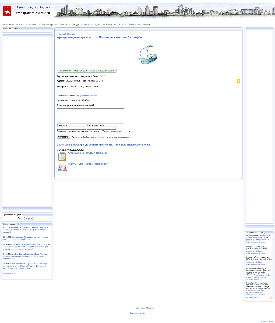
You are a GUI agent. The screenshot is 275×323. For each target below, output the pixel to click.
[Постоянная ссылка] (88, 96)
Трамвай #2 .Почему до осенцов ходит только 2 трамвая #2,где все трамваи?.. (26, 229)
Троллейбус (47, 24)
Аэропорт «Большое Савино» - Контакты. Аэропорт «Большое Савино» (258, 277)
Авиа (86, 24)
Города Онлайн (137, 313)
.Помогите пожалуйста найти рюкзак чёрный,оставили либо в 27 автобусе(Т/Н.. (25, 256)
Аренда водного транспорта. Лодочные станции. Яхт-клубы (99, 37)
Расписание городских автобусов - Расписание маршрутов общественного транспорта (258, 240)
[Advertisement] (27, 120)
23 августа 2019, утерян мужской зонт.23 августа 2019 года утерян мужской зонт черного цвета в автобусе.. (26, 246)
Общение (145, 24)
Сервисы (132, 24)
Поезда (75, 24)
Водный (97, 24)
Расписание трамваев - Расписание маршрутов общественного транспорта (255, 292)
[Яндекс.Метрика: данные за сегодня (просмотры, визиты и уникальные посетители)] (145, 308)
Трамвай (63, 24)
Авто (21, 24)
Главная (10, 24)
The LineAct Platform (267, 321)
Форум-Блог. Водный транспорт (88, 163)
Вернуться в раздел (103, 144)
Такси (120, 24)
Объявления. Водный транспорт (88, 152)
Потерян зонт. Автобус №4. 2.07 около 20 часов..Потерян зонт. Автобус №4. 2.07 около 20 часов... (25, 266)
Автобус (33, 24)
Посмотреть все (9, 273)
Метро (109, 24)
